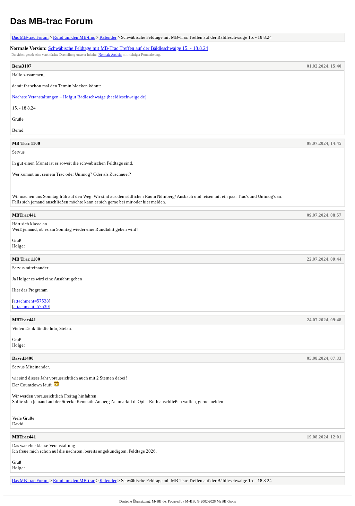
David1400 (23, 358)
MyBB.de (159, 501)
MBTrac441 (24, 215)
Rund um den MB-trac (74, 37)
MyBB (190, 501)
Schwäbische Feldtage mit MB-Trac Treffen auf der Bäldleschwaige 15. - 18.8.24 (128, 48)
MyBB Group (226, 501)
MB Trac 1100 (26, 143)
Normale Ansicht (110, 54)
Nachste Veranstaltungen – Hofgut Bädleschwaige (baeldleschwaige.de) (79, 96)
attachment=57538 (31, 301)
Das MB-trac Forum (51, 21)
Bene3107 (22, 66)
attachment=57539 (31, 306)
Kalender (107, 37)
